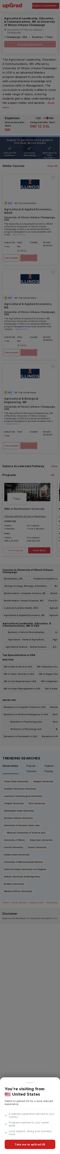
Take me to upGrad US (30, 1144)
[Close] (30, 1082)
